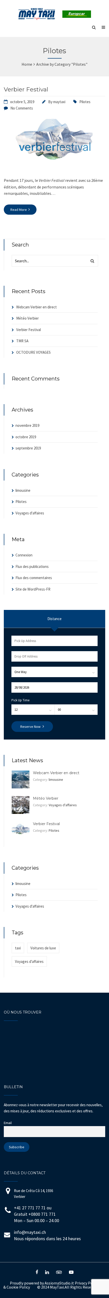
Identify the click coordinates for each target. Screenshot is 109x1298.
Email (8, 1123)
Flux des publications (32, 566)
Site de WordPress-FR (32, 589)
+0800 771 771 (42, 1214)
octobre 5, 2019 (22, 101)
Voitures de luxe (43, 948)
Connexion (23, 555)
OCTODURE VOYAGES (33, 352)
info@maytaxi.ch (30, 1232)
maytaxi (59, 101)
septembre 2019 (28, 448)
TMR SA (22, 340)
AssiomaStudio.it (59, 1283)
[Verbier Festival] (54, 167)
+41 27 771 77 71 (30, 1208)
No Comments (21, 108)
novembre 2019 (27, 425)
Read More (19, 209)
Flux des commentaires (33, 577)
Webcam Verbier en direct (36, 307)
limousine (22, 490)
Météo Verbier (27, 318)
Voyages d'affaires (29, 513)
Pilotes (84, 101)
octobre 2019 (25, 436)
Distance (54, 618)
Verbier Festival (26, 89)
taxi (18, 948)
